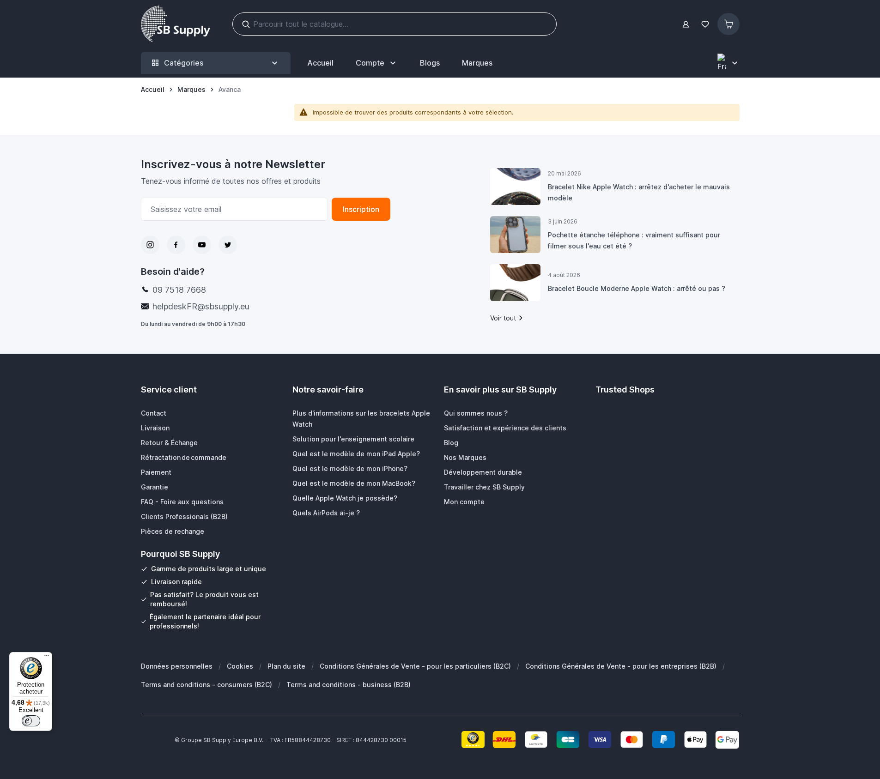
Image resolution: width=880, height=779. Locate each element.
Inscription (361, 209)
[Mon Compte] (685, 24)
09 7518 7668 (179, 290)
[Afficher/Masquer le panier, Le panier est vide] (728, 24)
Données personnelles (176, 666)
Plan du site (286, 666)
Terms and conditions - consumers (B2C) (206, 684)
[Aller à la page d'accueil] (175, 24)
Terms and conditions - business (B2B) (348, 684)
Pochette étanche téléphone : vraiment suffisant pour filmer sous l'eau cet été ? (634, 240)
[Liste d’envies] (705, 24)
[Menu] (46, 657)
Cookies (240, 666)
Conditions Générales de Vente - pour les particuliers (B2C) (415, 666)
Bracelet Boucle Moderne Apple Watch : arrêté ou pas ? (636, 288)
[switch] (31, 720)
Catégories (183, 62)
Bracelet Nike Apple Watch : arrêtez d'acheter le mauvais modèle (639, 192)
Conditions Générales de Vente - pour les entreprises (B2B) (620, 666)
